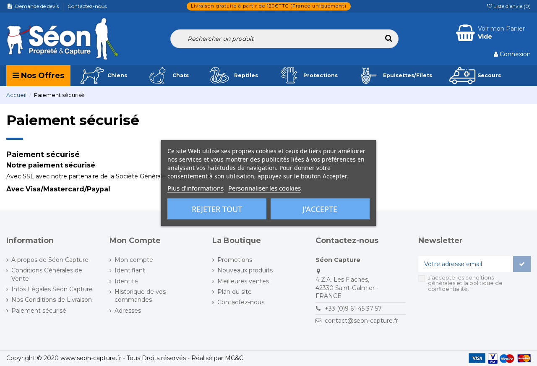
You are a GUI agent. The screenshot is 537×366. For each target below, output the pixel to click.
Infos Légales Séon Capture (52, 289)
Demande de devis (37, 6)
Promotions (234, 260)
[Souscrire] (522, 264)
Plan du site (234, 291)
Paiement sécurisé (38, 310)
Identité (126, 281)
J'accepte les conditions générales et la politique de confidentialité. (465, 283)
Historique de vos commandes (140, 296)
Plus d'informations (195, 188)
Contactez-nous (87, 6)
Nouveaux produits (245, 270)
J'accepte (319, 209)
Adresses (128, 310)
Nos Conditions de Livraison (51, 299)
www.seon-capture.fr (90, 358)
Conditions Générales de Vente (46, 274)
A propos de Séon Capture (50, 260)
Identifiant (130, 270)
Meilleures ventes (243, 281)
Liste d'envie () (511, 6)
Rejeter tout (217, 209)
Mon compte (134, 260)
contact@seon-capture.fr (361, 320)
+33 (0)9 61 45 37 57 (353, 308)
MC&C (234, 358)
